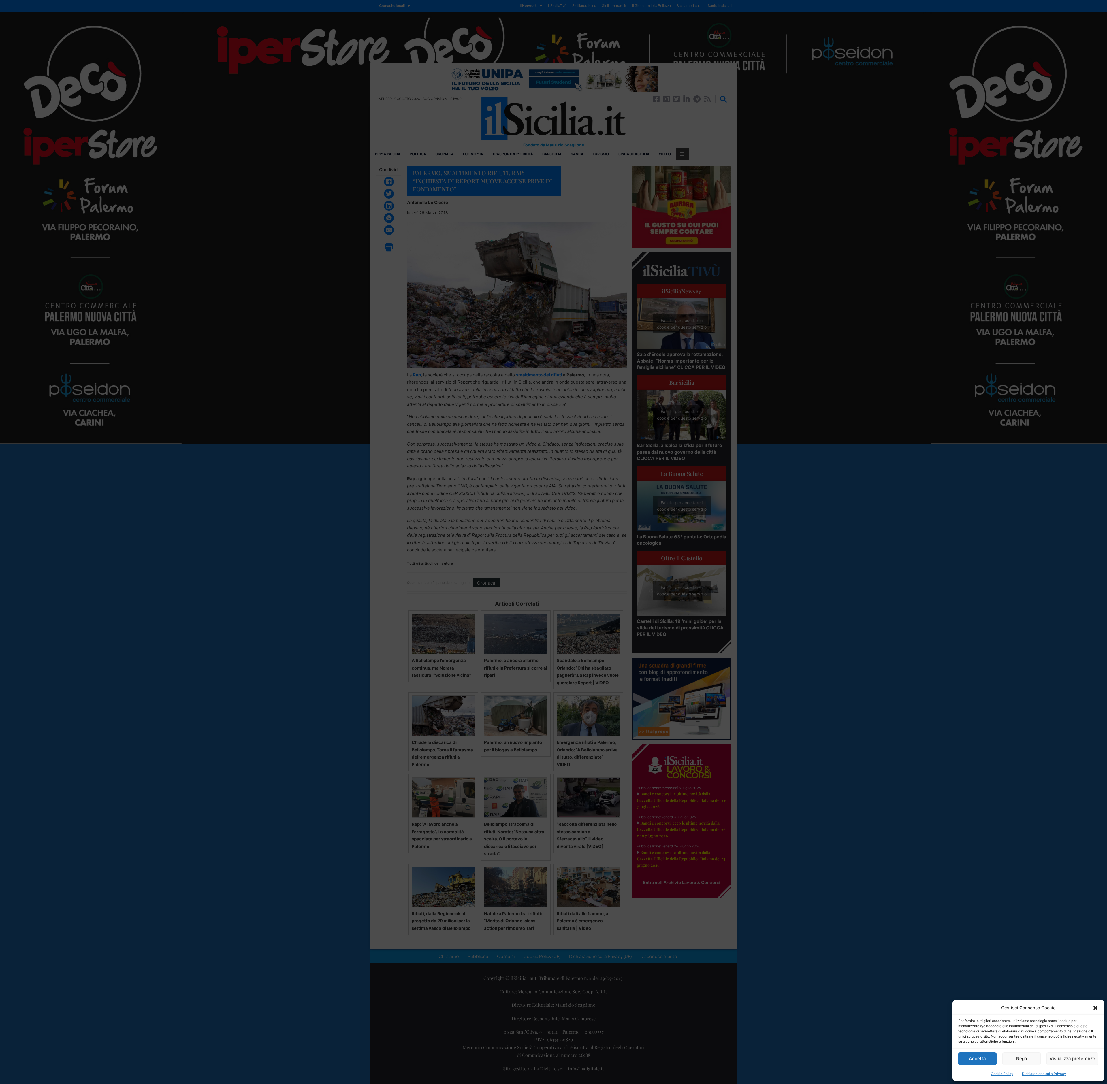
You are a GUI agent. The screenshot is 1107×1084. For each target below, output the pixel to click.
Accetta (977, 1058)
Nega (1021, 1058)
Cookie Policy (1002, 1074)
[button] (1095, 1008)
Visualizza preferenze (1072, 1058)
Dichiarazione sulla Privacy (1044, 1074)
